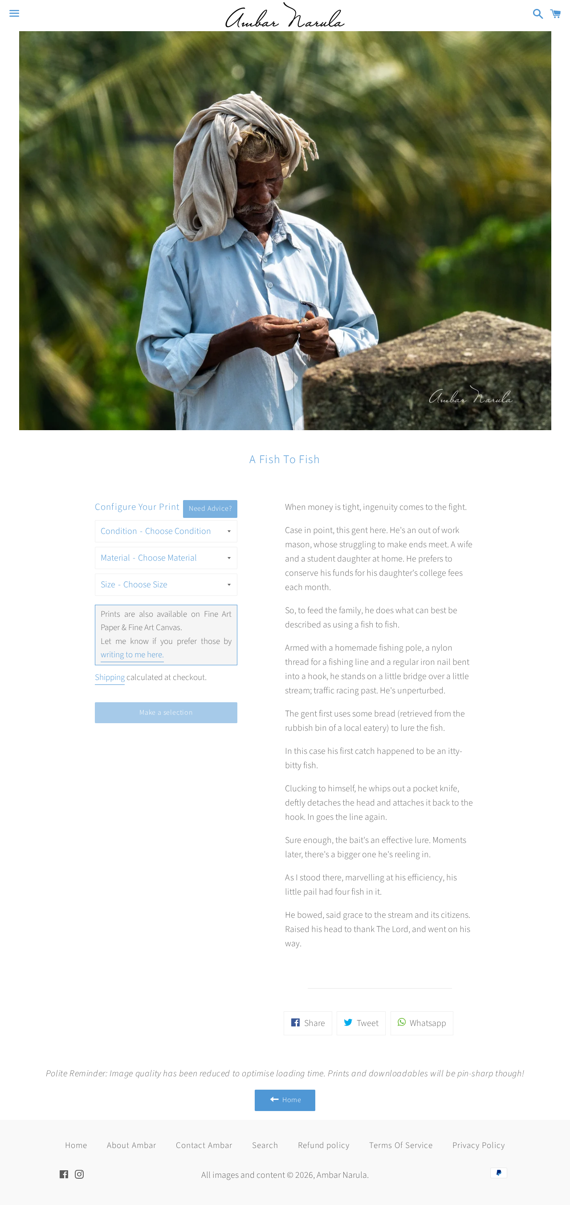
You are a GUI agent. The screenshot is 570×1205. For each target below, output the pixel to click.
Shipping (110, 678)
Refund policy (324, 1146)
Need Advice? (210, 508)
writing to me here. (132, 655)
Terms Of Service (401, 1146)
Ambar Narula (342, 1175)
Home (76, 1146)
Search (265, 1146)
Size (108, 584)
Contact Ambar (204, 1146)
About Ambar (131, 1146)
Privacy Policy (478, 1146)
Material (115, 558)
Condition (119, 531)
